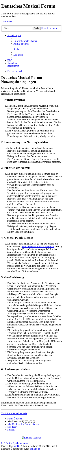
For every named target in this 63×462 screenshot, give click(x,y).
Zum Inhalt (6, 21)
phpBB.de (35, 448)
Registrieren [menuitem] (13, 66)
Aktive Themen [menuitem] (21, 43)
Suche (36, 28)
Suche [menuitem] (16, 49)
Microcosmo (22, 443)
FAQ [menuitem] (9, 60)
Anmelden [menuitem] (12, 63)
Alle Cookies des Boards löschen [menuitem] (23, 424)
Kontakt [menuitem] (11, 429)
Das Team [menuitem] (18, 54)
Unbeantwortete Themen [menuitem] (25, 41)
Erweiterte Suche (49, 28)
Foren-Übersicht (15, 71)
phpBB (16, 446)
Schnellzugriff (14, 35)
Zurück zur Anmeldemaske (14, 413)
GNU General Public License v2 (38, 246)
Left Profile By (8, 443)
